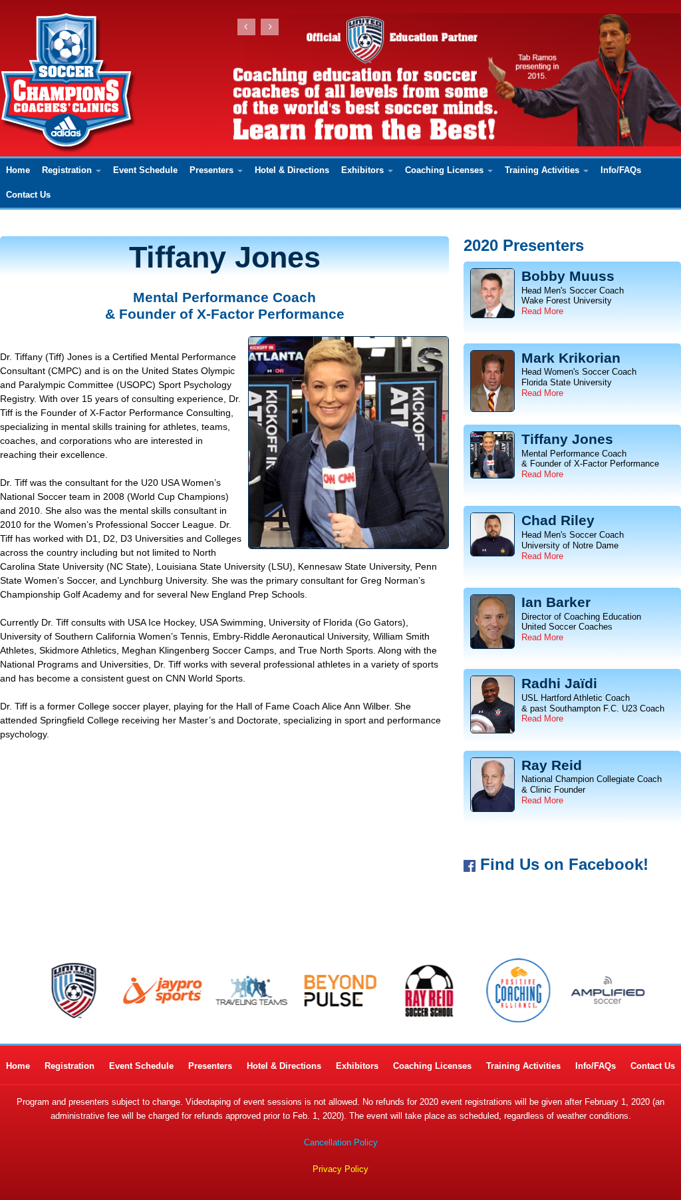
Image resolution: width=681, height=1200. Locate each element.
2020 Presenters (524, 245)
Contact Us (28, 195)
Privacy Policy (340, 1169)
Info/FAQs (621, 170)
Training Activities (542, 170)
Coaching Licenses (444, 170)
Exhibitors (362, 170)
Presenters (211, 170)
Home (18, 170)
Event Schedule (145, 170)
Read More (542, 311)
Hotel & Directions (292, 170)
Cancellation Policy (341, 1142)
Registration (67, 170)
